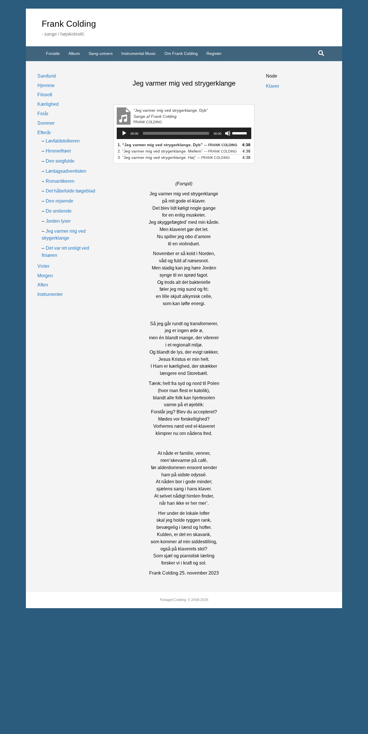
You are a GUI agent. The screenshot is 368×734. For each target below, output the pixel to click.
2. (177, 151)
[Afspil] (124, 133)
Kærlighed (48, 104)
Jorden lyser (58, 221)
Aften (42, 284)
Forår (42, 113)
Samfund (46, 76)
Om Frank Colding (181, 53)
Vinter (43, 266)
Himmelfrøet (58, 151)
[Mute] (228, 133)
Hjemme (46, 85)
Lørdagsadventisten (66, 171)
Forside (53, 53)
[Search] (321, 53)
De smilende (59, 211)
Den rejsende (59, 201)
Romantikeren (60, 181)
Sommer (46, 123)
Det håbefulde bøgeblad (70, 190)
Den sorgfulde (60, 161)
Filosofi (44, 94)
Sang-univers (101, 53)
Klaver (272, 86)
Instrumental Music (138, 53)
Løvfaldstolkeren (63, 140)
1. (177, 144)
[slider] (240, 133)
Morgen (45, 275)
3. (174, 157)
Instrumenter (50, 294)
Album (74, 53)
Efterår (44, 132)
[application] (184, 133)
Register (214, 53)
